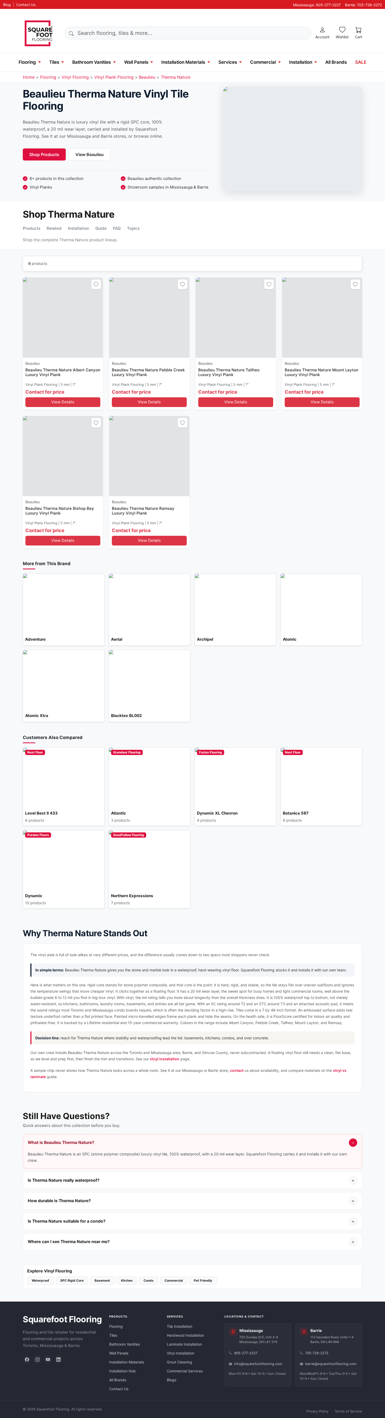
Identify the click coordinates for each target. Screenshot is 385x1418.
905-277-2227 (245, 1353)
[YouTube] (48, 1359)
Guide (101, 228)
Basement (102, 1280)
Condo (148, 1280)
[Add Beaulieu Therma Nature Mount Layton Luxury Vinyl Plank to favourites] (355, 284)
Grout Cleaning (179, 1362)
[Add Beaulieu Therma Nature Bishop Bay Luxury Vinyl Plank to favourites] (96, 422)
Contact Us (25, 4)
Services (227, 62)
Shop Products (44, 154)
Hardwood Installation (185, 1335)
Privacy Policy (317, 1411)
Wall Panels (136, 62)
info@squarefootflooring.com (258, 1364)
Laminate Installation (184, 1344)
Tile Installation (179, 1326)
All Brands (336, 62)
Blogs (171, 1380)
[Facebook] (27, 1359)
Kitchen (127, 1280)
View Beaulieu (89, 154)
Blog (7, 4)
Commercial (263, 62)
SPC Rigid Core (72, 1280)
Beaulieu (147, 77)
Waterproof (40, 1280)
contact (237, 1070)
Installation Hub (122, 1371)
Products (31, 228)
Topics (133, 228)
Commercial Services (185, 1371)
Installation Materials (183, 62)
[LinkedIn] (58, 1359)
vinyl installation (164, 1059)
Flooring (27, 62)
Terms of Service (348, 1411)
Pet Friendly (203, 1280)
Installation (300, 62)
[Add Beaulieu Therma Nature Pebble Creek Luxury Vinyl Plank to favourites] (182, 284)
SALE (360, 62)
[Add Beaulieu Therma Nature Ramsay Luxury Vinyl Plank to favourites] (182, 422)
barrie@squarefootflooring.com (330, 1364)
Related (54, 228)
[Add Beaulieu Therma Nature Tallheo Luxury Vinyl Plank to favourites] (269, 284)
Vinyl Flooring (75, 77)
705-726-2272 (316, 1353)
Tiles (54, 62)
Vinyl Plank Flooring (114, 77)
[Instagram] (37, 1359)
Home (29, 77)
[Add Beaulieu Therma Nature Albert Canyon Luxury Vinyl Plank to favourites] (96, 284)
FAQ (117, 228)
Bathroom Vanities (91, 62)
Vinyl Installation (180, 1353)
